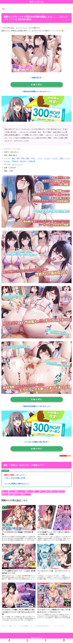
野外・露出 (25, 158)
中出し (33, 158)
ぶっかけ (47, 158)
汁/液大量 (31, 161)
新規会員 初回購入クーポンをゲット (37, 91)
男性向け (15, 161)
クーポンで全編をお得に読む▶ (36, 442)
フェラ (39, 158)
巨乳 (18, 158)
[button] (67, 388)
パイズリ (55, 158)
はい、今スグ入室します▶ (15, 478)
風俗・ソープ (65, 158)
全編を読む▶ (36, 77)
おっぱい (7, 161)
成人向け (23, 161)
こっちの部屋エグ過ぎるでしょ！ (18, 483)
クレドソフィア (21, 28)
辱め (13, 158)
